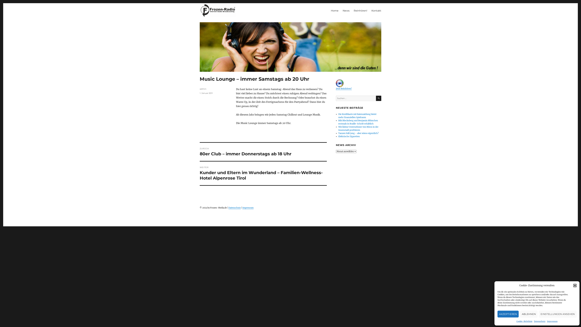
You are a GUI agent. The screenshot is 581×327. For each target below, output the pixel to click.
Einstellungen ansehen (558, 314)
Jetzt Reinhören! (344, 88)
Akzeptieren (508, 314)
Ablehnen (529, 314)
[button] (574, 285)
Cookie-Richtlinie (524, 321)
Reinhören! (360, 10)
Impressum (552, 321)
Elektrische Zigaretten (349, 136)
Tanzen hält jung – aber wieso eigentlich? (358, 133)
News (346, 10)
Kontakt (376, 10)
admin (203, 89)
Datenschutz (539, 321)
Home (334, 10)
